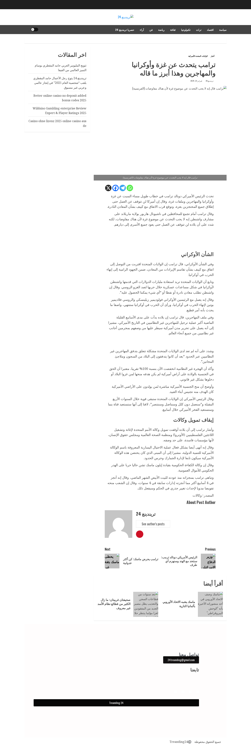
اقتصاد (210, 29)
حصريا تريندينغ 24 (124, 29)
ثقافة (173, 29)
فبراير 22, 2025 (196, 81)
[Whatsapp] (130, 188)
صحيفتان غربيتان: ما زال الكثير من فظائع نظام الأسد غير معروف (114, 604)
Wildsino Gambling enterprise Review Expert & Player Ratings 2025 (59, 110)
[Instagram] (190, 691)
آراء (142, 29)
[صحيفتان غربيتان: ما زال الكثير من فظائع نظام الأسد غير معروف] (145, 604)
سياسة (223, 29)
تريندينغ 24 (210, 81)
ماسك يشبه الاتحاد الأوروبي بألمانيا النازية (179, 604)
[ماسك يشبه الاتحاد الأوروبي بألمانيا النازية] (210, 604)
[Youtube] (183, 691)
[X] (108, 188)
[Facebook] (115, 188)
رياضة (161, 29)
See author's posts (153, 523)
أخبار (212, 56)
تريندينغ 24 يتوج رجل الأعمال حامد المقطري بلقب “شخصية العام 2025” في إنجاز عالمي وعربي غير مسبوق (59, 83)
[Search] (26, 29)
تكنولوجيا (186, 29)
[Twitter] (175, 691)
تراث (198, 29)
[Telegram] (122, 188)
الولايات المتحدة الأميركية (198, 56)
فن (151, 29)
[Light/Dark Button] (34, 29)
